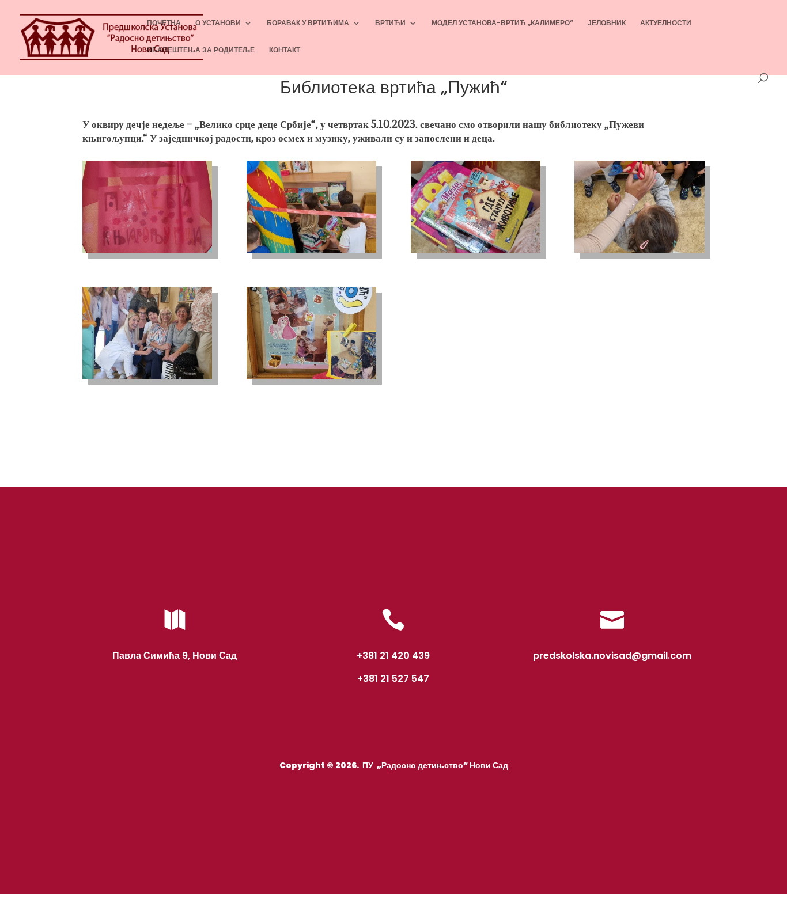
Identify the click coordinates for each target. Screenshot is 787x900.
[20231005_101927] (147, 379)
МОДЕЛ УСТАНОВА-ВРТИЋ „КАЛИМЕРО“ (502, 23)
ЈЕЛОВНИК (607, 23)
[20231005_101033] (639, 253)
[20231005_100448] (311, 253)
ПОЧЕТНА (164, 23)
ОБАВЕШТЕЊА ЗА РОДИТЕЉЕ (201, 50)
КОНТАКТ (284, 50)
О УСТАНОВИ (218, 23)
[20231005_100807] (475, 253)
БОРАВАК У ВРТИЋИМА (308, 23)
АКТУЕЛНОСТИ (665, 23)
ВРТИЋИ (390, 23)
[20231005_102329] (311, 379)
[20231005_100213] (147, 253)
